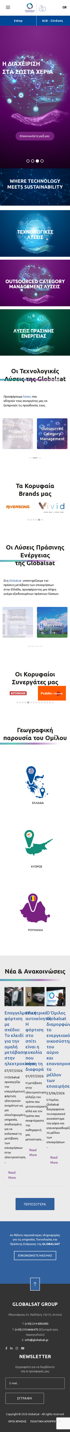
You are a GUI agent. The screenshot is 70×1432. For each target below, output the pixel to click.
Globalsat (15, 580)
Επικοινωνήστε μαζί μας (35, 136)
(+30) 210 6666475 (26, 1329)
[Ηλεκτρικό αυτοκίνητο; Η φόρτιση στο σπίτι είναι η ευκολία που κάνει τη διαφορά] (35, 996)
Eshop (18, 20)
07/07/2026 (13, 1070)
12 (47, 702)
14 (53, 702)
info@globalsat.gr (36, 1340)
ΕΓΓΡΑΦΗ (24, 1398)
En (64, 13)
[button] (8, 7)
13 (50, 702)
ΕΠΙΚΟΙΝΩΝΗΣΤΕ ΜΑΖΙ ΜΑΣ (35, 1255)
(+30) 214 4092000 (36, 1323)
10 (42, 702)
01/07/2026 (34, 1076)
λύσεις (27, 396)
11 (45, 702)
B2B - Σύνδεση (52, 20)
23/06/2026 (55, 1093)
